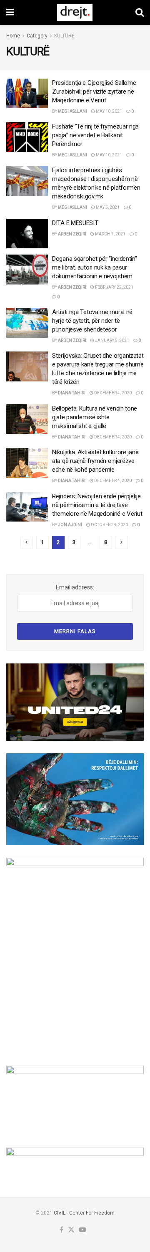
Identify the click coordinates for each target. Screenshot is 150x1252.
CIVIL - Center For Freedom (84, 1213)
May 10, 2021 (108, 111)
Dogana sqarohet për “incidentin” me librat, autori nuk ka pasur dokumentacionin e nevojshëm (94, 267)
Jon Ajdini (70, 524)
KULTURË (64, 36)
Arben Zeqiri (72, 234)
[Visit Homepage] (74, 12)
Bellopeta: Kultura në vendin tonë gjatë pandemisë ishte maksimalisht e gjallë (94, 417)
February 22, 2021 (113, 287)
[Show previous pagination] (26, 542)
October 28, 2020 (109, 524)
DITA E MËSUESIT (75, 223)
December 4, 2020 (112, 393)
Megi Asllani (72, 111)
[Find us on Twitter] (71, 1230)
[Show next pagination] (121, 542)
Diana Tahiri (71, 393)
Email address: (75, 587)
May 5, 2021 (107, 207)
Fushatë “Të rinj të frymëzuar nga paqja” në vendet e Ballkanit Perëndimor (95, 135)
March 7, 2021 (109, 234)
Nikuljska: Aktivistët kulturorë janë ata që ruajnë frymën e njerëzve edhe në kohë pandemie (95, 460)
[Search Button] (139, 12)
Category (37, 36)
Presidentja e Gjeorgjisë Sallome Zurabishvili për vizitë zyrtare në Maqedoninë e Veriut (94, 91)
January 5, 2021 (111, 340)
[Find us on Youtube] (82, 1230)
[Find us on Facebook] (61, 1230)
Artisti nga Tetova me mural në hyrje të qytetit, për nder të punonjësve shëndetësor (92, 320)
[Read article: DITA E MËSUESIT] (27, 234)
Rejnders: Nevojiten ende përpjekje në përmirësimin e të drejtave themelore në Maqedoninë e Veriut (97, 504)
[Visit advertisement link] (75, 702)
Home (13, 36)
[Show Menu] (10, 12)
